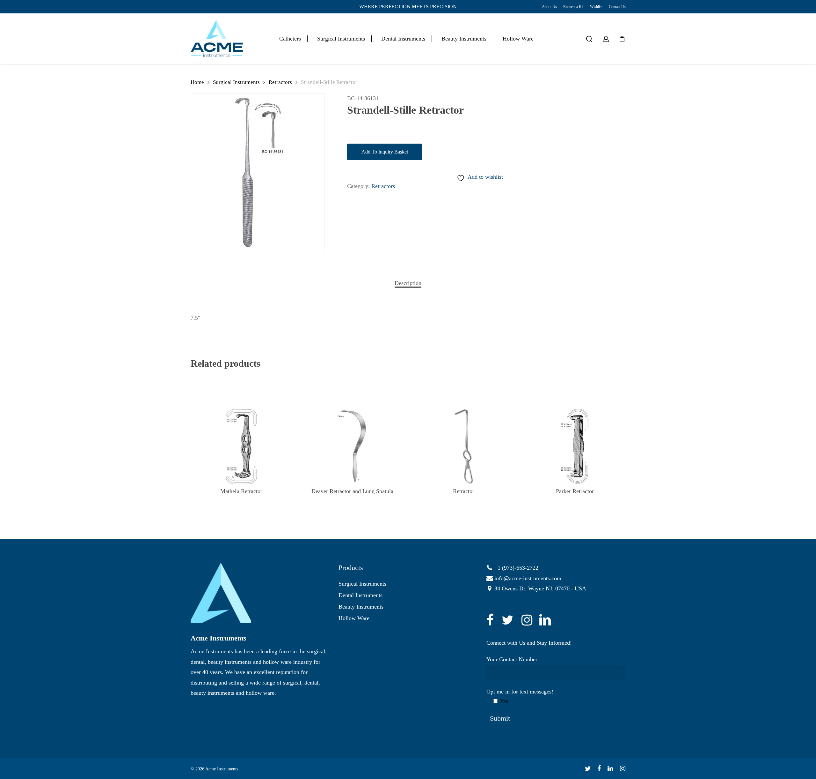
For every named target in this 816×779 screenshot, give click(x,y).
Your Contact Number (511, 659)
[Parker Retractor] (575, 446)
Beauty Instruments (361, 606)
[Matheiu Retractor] (241, 446)
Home (197, 82)
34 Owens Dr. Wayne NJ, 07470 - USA (540, 588)
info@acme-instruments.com (527, 578)
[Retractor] (463, 446)
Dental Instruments (360, 595)
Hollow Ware (354, 618)
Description (408, 283)
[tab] (408, 283)
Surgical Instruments (236, 82)
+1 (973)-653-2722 (516, 568)
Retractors (280, 82)
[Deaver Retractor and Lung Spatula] (352, 446)
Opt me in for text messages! (519, 696)
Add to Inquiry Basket (384, 151)
